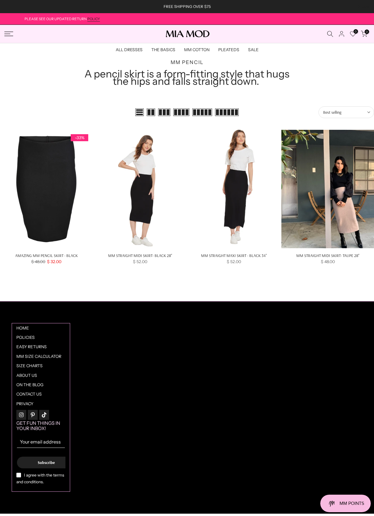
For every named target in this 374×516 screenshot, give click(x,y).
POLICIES (25, 337)
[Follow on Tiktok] (44, 415)
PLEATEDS (228, 49)
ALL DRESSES (129, 49)
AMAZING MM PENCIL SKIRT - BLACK (46, 255)
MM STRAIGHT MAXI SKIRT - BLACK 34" (234, 255)
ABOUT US (26, 375)
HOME (22, 328)
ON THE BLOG (30, 384)
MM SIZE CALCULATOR (38, 356)
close (11, 6)
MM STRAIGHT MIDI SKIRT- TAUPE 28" (327, 255)
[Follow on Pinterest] (33, 415)
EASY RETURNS (31, 346)
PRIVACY (24, 403)
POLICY (93, 19)
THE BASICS (163, 49)
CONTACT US (29, 394)
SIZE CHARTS (29, 365)
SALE (253, 49)
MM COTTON (196, 49)
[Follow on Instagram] (21, 415)
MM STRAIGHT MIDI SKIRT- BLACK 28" (140, 255)
